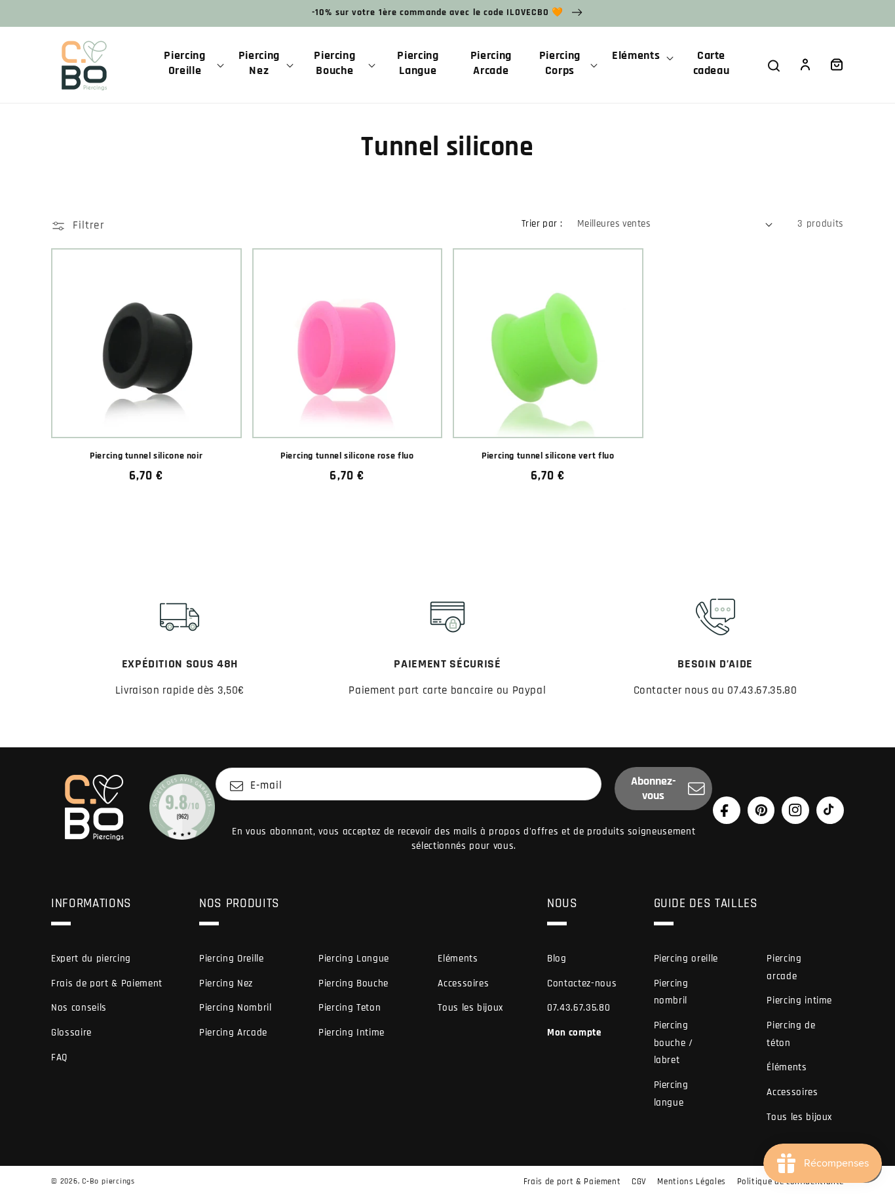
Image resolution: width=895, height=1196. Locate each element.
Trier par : (542, 223)
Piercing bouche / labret (673, 1042)
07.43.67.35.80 (578, 1007)
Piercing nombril (671, 992)
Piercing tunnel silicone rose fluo (346, 456)
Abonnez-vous (653, 788)
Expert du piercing (91, 958)
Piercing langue (671, 1094)
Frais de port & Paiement (106, 983)
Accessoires (463, 983)
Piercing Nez (226, 983)
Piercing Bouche (353, 983)
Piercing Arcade (233, 1032)
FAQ (59, 1057)
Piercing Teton (349, 1007)
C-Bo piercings (108, 1181)
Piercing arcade (784, 967)
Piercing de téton (791, 1034)
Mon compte (574, 1032)
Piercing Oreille (231, 958)
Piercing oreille (686, 958)
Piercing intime (799, 1000)
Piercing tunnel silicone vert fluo (548, 456)
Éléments (787, 1067)
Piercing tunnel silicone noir (146, 456)
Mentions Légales (691, 1181)
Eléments (458, 958)
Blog (557, 958)
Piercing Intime (351, 1032)
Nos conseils (79, 1007)
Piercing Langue (353, 958)
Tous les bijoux (470, 1007)
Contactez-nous (582, 983)
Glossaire (71, 1032)
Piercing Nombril (235, 1007)
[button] (190, 65)
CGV (639, 1181)
